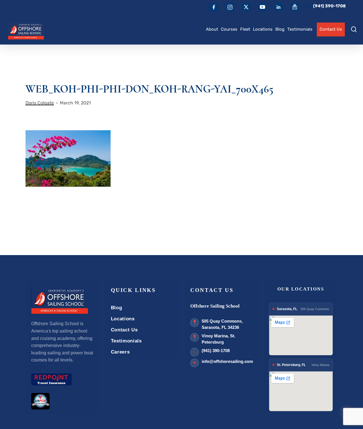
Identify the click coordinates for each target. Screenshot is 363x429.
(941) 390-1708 (216, 350)
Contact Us (124, 330)
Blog (116, 307)
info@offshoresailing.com (227, 361)
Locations (123, 318)
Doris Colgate (40, 103)
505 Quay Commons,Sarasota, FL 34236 (222, 324)
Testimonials (126, 341)
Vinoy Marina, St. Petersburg (218, 339)
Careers (120, 352)
